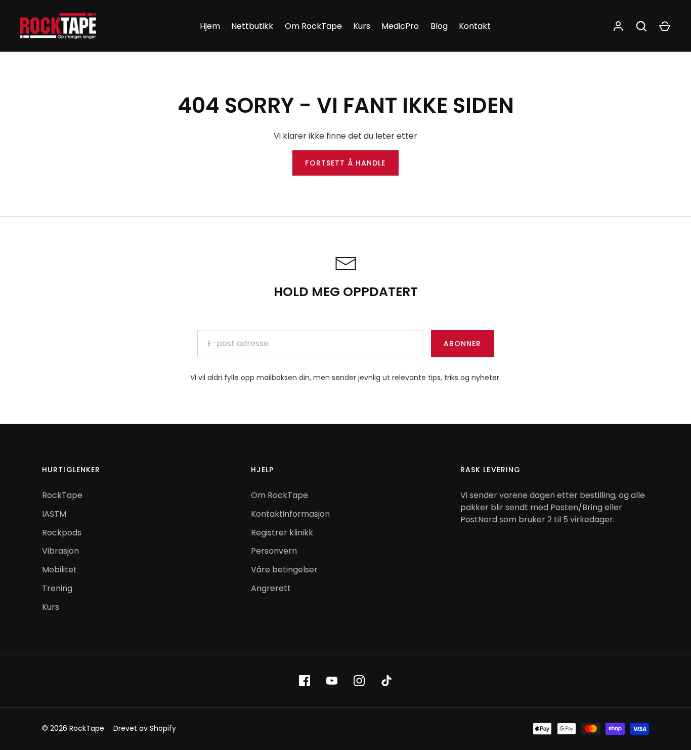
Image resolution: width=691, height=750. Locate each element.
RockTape (62, 495)
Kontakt (475, 26)
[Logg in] (618, 26)
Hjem (210, 26)
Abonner (463, 344)
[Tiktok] (386, 681)
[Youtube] (332, 681)
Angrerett (271, 588)
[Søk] (641, 26)
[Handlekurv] (665, 26)
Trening (57, 588)
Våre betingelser (284, 569)
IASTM (54, 514)
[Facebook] (304, 681)
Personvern (274, 551)
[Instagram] (359, 681)
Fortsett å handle (345, 163)
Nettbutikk (252, 26)
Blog (439, 26)
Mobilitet (59, 569)
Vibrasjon (60, 551)
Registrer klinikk (282, 532)
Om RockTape (313, 26)
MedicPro (400, 26)
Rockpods (61, 532)
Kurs (361, 26)
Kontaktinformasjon (290, 514)
